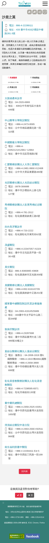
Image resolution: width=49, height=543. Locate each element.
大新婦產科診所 (13, 98)
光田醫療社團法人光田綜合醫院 (22, 182)
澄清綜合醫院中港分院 (17, 425)
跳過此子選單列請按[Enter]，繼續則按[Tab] (24, 12)
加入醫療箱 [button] (44, 12)
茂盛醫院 (10, 245)
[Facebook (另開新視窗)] (32, 536)
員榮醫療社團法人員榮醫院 (19, 285)
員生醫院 (10, 267)
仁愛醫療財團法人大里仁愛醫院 (22, 164)
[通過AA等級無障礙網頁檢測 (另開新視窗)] (16, 536)
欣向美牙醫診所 (13, 226)
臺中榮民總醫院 (13, 403)
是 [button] (21, 495)
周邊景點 (35, 78)
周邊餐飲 (35, 87)
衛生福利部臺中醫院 (16, 447)
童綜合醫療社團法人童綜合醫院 (22, 351)
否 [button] (32, 495)
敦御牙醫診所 (12, 329)
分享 (39, 12)
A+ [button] (34, 12)
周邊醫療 (13, 78)
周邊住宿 (13, 87)
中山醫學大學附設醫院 (17, 120)
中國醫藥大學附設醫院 (17, 142)
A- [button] (29, 12)
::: (3, 503)
